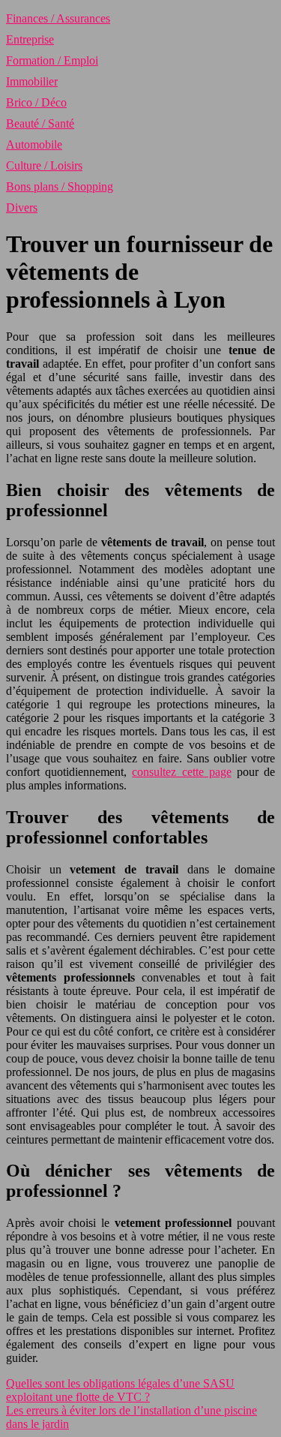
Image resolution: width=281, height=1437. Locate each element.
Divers (21, 207)
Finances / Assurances (58, 18)
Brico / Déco (36, 102)
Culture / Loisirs (44, 165)
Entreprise (30, 39)
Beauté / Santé (40, 123)
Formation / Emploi (52, 60)
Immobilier (32, 81)
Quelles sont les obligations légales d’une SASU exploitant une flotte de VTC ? (120, 1390)
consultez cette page (181, 771)
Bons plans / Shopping (59, 186)
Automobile (34, 144)
